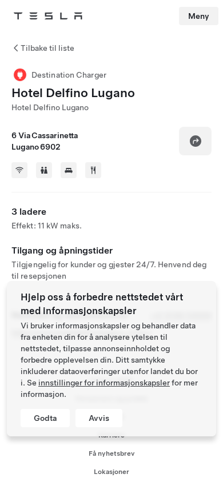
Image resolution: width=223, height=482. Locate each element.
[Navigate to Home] (48, 16)
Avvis (99, 418)
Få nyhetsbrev (112, 453)
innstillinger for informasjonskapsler (104, 382)
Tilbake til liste (47, 48)
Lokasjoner (111, 472)
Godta (45, 418)
